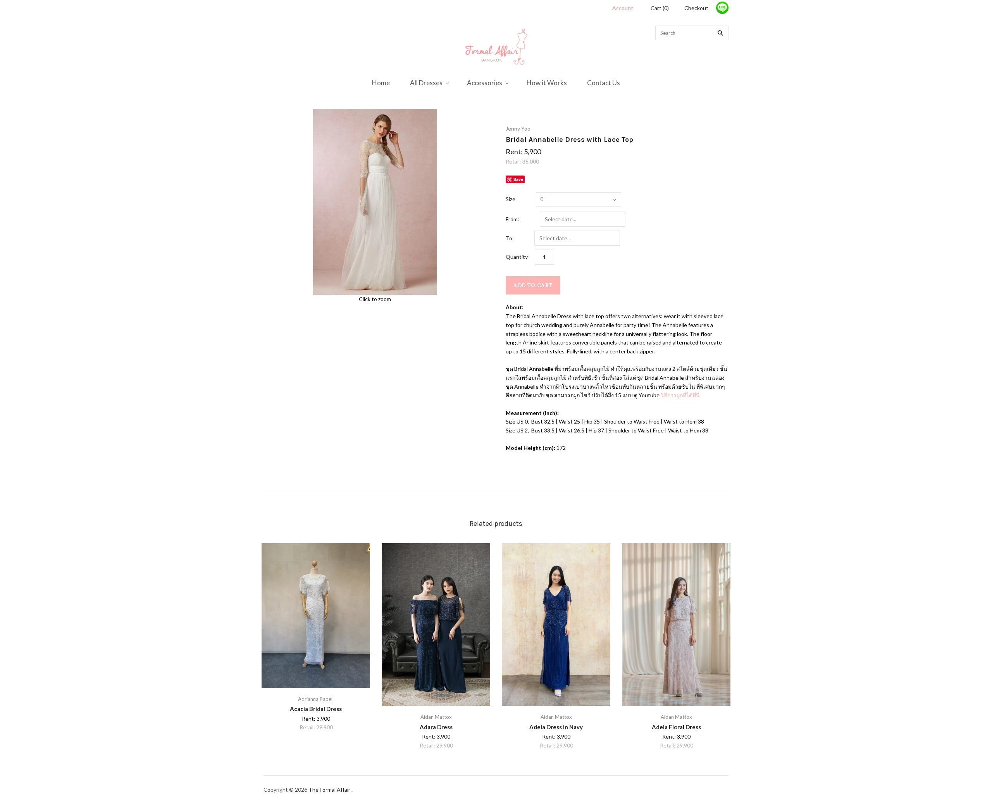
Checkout (696, 8)
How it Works (547, 83)
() (660, 8)
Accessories (484, 83)
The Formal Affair (329, 789)
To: (510, 238)
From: (512, 219)
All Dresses (426, 83)
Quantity (517, 256)
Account (622, 8)
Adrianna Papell (316, 699)
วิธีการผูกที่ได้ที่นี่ (680, 395)
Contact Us (603, 83)
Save (518, 179)
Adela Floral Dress (676, 726)
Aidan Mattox (436, 717)
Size (510, 199)
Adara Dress (436, 726)
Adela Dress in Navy (556, 726)
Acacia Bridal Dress (316, 708)
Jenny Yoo (518, 128)
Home (381, 83)
